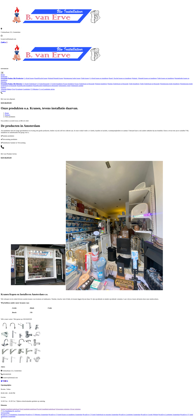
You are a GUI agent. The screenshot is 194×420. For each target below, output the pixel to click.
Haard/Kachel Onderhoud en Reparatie (45, 85)
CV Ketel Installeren (56, 84)
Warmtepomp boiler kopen (72, 78)
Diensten (3, 82)
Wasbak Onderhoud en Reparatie (118, 84)
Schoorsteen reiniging (63, 409)
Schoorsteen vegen (65, 85)
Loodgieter (26, 89)
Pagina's (3, 87)
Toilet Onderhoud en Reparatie (150, 84)
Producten (4, 76)
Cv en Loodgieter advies (47, 89)
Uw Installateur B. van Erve (11, 411)
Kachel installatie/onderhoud (46, 409)
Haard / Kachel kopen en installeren (120, 78)
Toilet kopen (85, 78)
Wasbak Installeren (101, 84)
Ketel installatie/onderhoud (28, 409)
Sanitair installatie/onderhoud (10, 409)
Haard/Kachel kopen (40, 78)
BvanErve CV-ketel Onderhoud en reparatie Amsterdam (101, 414)
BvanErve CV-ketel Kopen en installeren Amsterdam (65, 414)
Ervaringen (19, 89)
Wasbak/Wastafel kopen (55, 78)
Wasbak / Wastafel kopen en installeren (144, 78)
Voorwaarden (5, 413)
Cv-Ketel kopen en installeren (98, 78)
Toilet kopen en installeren (165, 78)
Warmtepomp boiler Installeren (170, 84)
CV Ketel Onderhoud (29, 84)
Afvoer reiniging (75, 409)
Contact (3, 91)
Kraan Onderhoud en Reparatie (85, 84)
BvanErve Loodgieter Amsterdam (130, 414)
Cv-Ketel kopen (29, 78)
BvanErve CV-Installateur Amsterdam (13, 414)
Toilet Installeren (134, 84)
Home (3, 75)
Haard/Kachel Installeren (25, 85)
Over (13, 89)
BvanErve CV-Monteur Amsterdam (36, 414)
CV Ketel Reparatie (43, 84)
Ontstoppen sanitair (77, 85)
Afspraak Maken (6, 89)
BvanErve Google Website (149, 414)
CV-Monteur (34, 89)
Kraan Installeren (68, 84)
